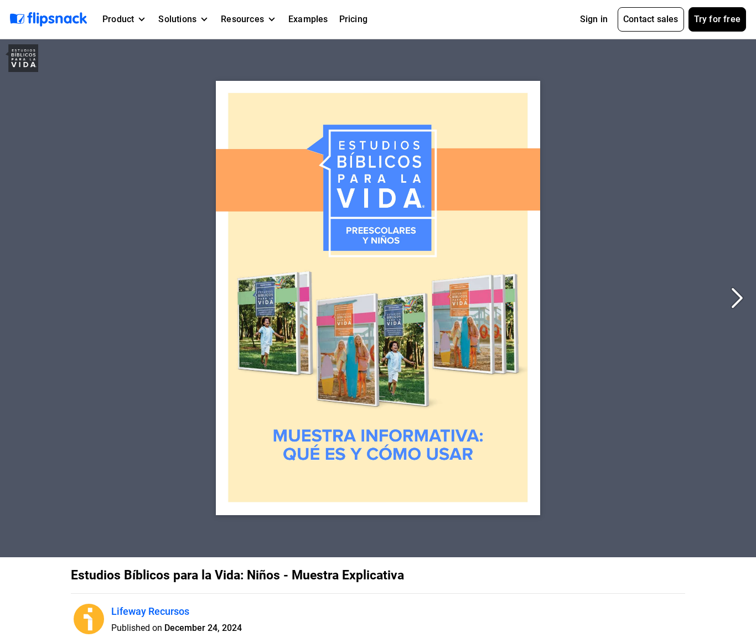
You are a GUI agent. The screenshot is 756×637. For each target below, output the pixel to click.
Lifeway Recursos (150, 611)
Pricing (353, 19)
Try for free (717, 19)
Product (118, 19)
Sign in (594, 19)
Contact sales (651, 19)
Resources (242, 19)
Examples (308, 19)
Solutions (177, 19)
